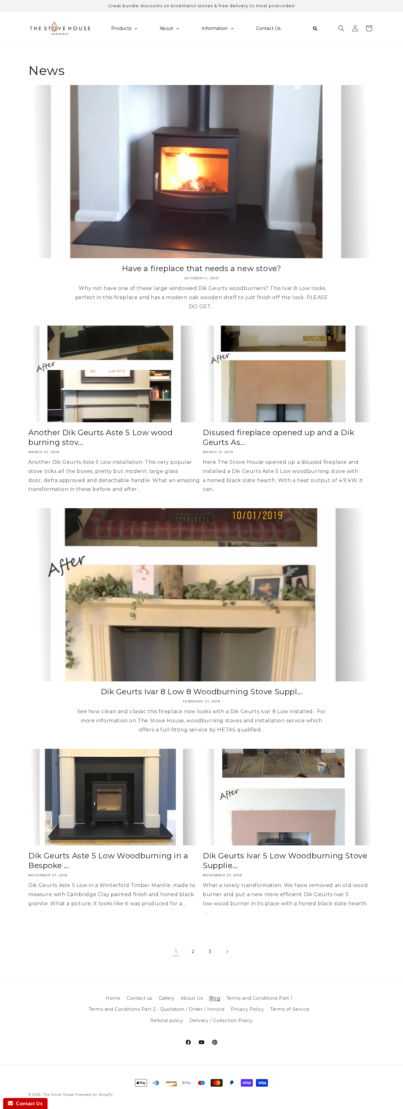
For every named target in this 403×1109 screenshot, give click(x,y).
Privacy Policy (247, 1009)
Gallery (167, 998)
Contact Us (28, 1103)
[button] (341, 28)
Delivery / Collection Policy (221, 1020)
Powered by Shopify (94, 1094)
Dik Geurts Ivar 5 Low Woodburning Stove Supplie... (285, 860)
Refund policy (166, 1020)
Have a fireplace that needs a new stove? (201, 268)
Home (112, 998)
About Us (192, 998)
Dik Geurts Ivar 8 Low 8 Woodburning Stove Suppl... (202, 691)
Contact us (139, 998)
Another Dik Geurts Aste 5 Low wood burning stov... (100, 437)
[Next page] (227, 951)
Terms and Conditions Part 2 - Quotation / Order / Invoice (156, 1009)
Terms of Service (290, 1009)
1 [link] (176, 951)
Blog (214, 998)
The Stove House (58, 1094)
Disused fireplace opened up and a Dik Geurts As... (278, 437)
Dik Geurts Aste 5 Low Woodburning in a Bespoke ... (108, 860)
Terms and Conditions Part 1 (259, 998)
